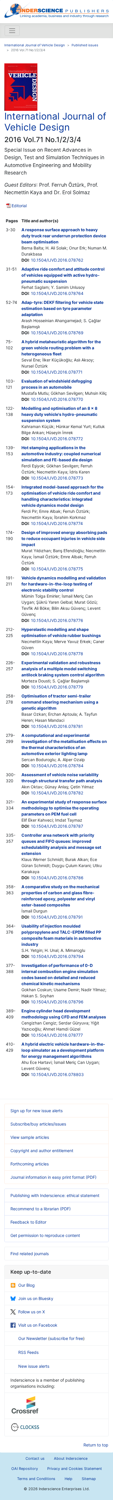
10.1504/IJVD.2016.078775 (57, 568)
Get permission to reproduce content (45, 1235)
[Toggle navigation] (12, 30)
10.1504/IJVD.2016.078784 (57, 765)
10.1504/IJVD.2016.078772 (57, 438)
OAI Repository (24, 1468)
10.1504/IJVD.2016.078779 (57, 686)
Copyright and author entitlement (41, 1150)
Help (68, 1479)
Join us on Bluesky (35, 1298)
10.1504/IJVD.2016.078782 (57, 792)
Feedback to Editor (28, 1222)
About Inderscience (71, 1458)
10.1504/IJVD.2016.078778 (57, 653)
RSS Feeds (28, 1352)
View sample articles (29, 1137)
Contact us (35, 1458)
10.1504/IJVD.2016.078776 (57, 620)
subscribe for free (66, 1338)
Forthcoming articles (29, 1163)
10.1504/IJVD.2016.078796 (57, 1001)
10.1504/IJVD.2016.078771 (57, 372)
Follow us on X (31, 1311)
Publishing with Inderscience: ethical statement (54, 1195)
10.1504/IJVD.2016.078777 (57, 1035)
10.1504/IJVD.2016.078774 (57, 523)
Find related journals (29, 1253)
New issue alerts (33, 1366)
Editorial (19, 205)
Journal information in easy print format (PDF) (53, 1177)
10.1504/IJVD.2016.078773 (57, 477)
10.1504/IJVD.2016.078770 (57, 399)
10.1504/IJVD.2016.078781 (57, 726)
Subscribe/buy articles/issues (38, 1123)
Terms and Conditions (36, 1479)
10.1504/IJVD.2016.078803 (57, 1074)
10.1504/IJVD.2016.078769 (57, 332)
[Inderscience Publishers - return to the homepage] (56, 9)
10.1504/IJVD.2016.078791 (57, 917)
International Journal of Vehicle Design (34, 45)
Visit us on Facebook (37, 1325)
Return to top (95, 1444)
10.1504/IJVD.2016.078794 (57, 956)
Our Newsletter (33, 1338)
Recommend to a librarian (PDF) (40, 1208)
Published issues (85, 45)
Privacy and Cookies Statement (74, 1468)
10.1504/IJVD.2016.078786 (57, 877)
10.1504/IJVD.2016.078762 (57, 260)
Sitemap (89, 1479)
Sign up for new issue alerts (36, 1110)
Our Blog (26, 1285)
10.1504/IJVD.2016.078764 (57, 293)
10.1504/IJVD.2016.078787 (57, 826)
